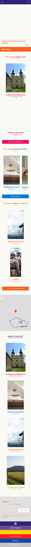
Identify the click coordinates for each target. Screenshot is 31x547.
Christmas (15, 540)
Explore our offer (15, 196)
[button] (15, 311)
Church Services (15, 545)
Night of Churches (15, 536)
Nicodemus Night (15, 532)
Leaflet (23, 330)
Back (27, 45)
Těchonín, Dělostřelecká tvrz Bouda (14, 42)
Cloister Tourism (15, 528)
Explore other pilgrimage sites (15, 141)
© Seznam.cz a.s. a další (28, 330)
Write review (24, 510)
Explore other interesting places (15, 288)
